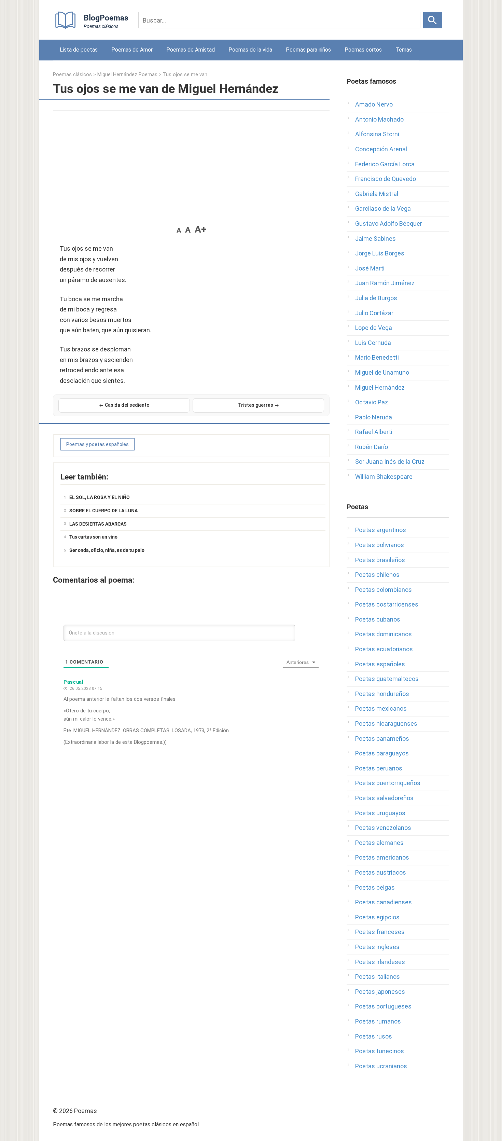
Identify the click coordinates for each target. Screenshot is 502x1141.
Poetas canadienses (383, 902)
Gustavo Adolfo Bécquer (388, 223)
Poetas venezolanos (383, 827)
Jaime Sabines (375, 238)
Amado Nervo (374, 104)
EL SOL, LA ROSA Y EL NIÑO (99, 497)
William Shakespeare (384, 476)
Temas (403, 49)
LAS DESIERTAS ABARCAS (98, 524)
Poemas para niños (308, 49)
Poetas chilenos (377, 574)
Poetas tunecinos (379, 1051)
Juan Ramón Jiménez (385, 283)
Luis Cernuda (373, 342)
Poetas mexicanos (381, 708)
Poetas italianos (377, 976)
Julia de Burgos (376, 298)
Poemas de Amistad (190, 49)
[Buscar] (432, 20)
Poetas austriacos (380, 872)
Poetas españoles (380, 664)
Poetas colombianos (383, 589)
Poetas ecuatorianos (384, 649)
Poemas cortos (363, 49)
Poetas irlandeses (380, 961)
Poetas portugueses (383, 1006)
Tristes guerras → (258, 405)
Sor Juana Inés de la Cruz (389, 461)
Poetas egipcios (377, 917)
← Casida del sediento (124, 405)
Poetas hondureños (382, 693)
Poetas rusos (373, 1036)
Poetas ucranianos (381, 1066)
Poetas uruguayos (380, 813)
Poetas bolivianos (379, 544)
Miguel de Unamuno (382, 372)
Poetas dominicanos (383, 634)
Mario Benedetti (377, 357)
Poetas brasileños (380, 559)
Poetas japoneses (380, 991)
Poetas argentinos (380, 529)
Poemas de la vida (250, 49)
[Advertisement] (191, 162)
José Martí (370, 268)
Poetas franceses (380, 931)
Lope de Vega (373, 327)
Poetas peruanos (378, 768)
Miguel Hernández (380, 387)
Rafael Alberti (373, 431)
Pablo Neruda (373, 417)
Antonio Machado (379, 119)
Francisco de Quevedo (385, 178)
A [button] (179, 230)
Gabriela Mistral (376, 193)
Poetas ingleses (377, 946)
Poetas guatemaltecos (387, 678)
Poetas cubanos (377, 619)
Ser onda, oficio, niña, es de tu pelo (106, 550)
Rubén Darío (371, 446)
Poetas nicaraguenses (386, 723)
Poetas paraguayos (382, 753)
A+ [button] (200, 229)
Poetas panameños (382, 738)
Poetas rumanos (378, 1021)
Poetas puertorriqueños (387, 783)
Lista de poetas (79, 49)
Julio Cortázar (374, 313)
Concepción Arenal (381, 149)
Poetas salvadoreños (384, 798)
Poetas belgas (375, 887)
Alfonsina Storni (377, 134)
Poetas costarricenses (386, 604)
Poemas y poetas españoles (97, 444)
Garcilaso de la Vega (383, 208)
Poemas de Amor (132, 49)
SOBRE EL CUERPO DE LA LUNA (103, 510)
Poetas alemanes (379, 842)
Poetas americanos (382, 857)
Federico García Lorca (385, 164)
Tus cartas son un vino (93, 537)
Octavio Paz (371, 402)
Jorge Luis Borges (379, 253)
